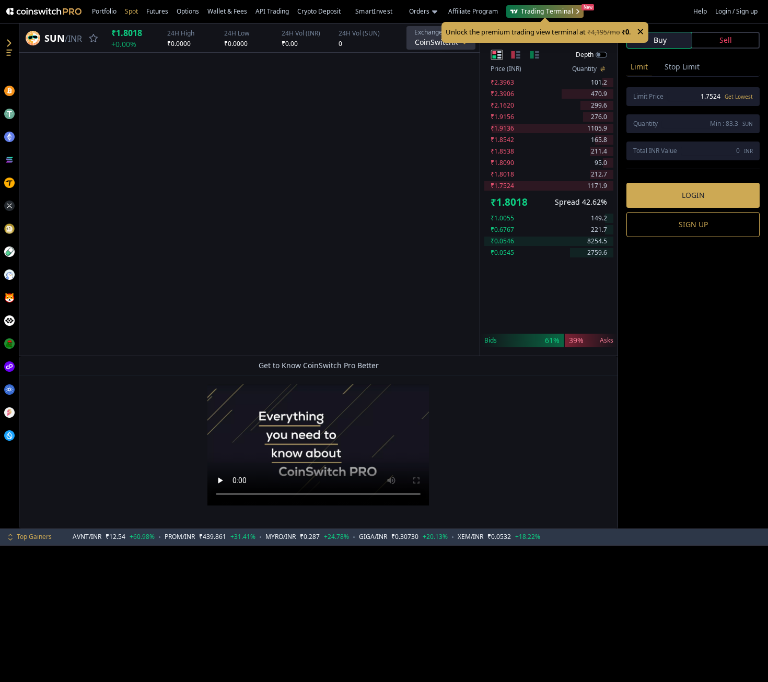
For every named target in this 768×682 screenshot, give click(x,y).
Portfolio (104, 11)
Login (693, 195)
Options (188, 11)
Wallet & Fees (227, 11)
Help (700, 11)
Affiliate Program (473, 11)
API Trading (272, 11)
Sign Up (693, 224)
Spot (131, 11)
